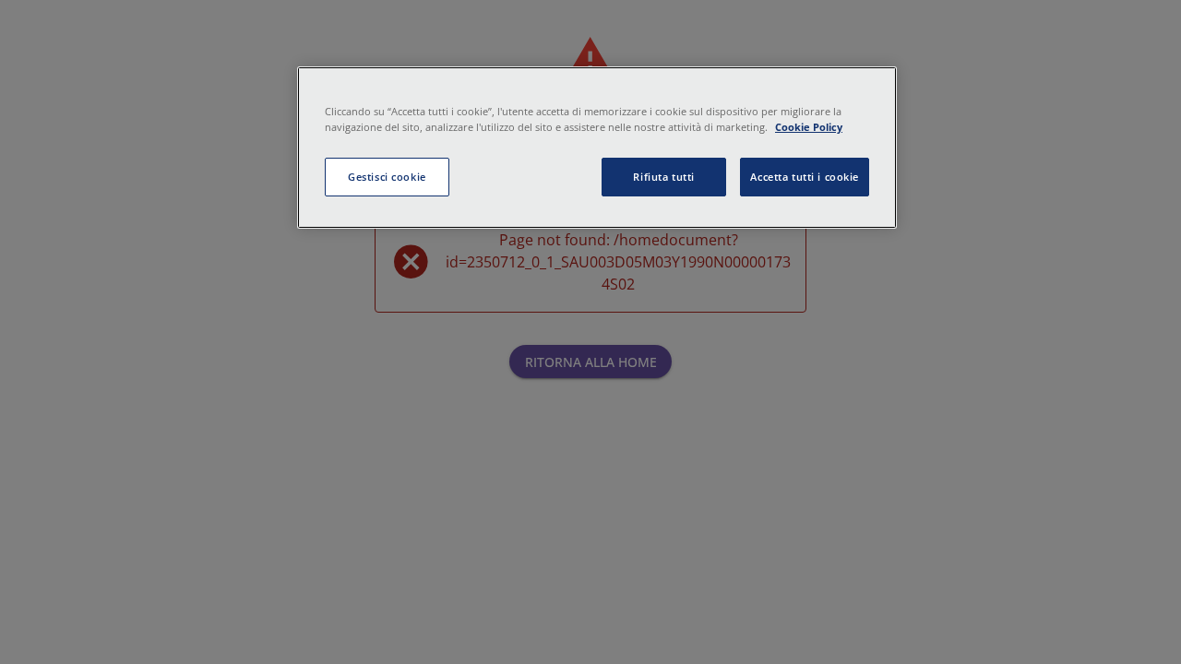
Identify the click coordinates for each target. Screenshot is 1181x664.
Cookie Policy (808, 127)
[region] (597, 147)
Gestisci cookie (387, 177)
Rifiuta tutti (663, 177)
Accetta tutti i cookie (804, 177)
